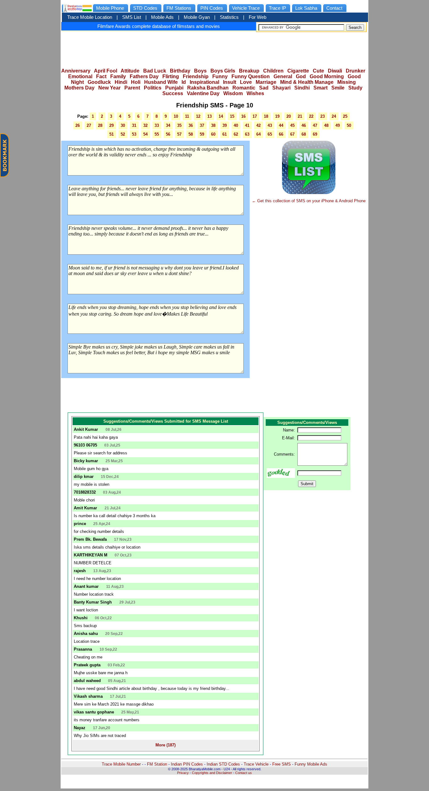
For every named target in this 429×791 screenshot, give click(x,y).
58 (190, 134)
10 (176, 116)
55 (157, 134)
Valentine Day (203, 93)
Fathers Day (144, 76)
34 (168, 125)
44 (281, 125)
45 (292, 125)
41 (247, 125)
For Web (257, 17)
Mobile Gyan (197, 17)
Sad (264, 87)
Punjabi (174, 87)
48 (326, 125)
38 (213, 125)
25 (345, 116)
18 (266, 116)
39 (224, 125)
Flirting (170, 76)
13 (209, 116)
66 (281, 134)
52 (123, 134)
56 (168, 134)
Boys (200, 70)
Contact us (243, 773)
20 (288, 116)
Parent (132, 87)
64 (258, 134)
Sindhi (302, 87)
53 (134, 134)
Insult (229, 82)
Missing (346, 82)
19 (277, 116)
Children (273, 70)
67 (292, 134)
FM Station (157, 764)
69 (315, 134)
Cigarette (298, 70)
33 (157, 125)
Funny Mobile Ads (311, 764)
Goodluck (99, 82)
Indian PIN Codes (187, 764)
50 (349, 125)
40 (236, 125)
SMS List (131, 17)
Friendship (196, 76)
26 (77, 125)
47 (315, 125)
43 (270, 125)
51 (111, 134)
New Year (109, 87)
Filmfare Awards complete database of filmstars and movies (158, 26)
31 (134, 125)
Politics (152, 87)
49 (337, 125)
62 (236, 134)
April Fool (105, 70)
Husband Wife (161, 82)
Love (246, 82)
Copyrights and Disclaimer (212, 773)
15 (232, 116)
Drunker (355, 70)
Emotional (80, 76)
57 (179, 134)
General (283, 76)
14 (221, 116)
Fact (101, 76)
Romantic (243, 87)
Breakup (249, 70)
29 (111, 125)
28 (100, 125)
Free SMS (281, 764)
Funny (220, 76)
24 (334, 116)
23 (322, 116)
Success (172, 93)
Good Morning (327, 76)
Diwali (335, 70)
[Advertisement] (214, 48)
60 (213, 134)
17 (255, 116)
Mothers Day (79, 87)
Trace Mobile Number (121, 764)
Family (118, 76)
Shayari (281, 87)
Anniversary (75, 70)
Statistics (229, 17)
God (301, 76)
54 (145, 134)
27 (89, 125)
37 (202, 125)
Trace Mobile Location (89, 17)
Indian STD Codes (223, 764)
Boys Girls (222, 70)
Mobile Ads (162, 17)
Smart (320, 87)
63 (247, 134)
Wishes (255, 93)
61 (224, 134)
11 (187, 116)
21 (300, 116)
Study (355, 87)
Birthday (180, 70)
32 (145, 125)
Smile (338, 87)
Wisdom (233, 93)
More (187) (165, 745)
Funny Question (250, 76)
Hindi (121, 82)
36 (190, 125)
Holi (135, 82)
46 (303, 125)
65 (270, 134)
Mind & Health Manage (307, 82)
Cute (318, 70)
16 (243, 116)
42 (258, 125)
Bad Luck (154, 70)
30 (123, 125)
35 (179, 125)
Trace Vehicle (256, 764)
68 (303, 134)
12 (198, 116)
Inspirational (204, 82)
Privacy (183, 773)
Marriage (266, 82)
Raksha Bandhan (208, 87)
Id (184, 82)
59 (202, 134)
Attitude (130, 70)
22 (311, 116)
